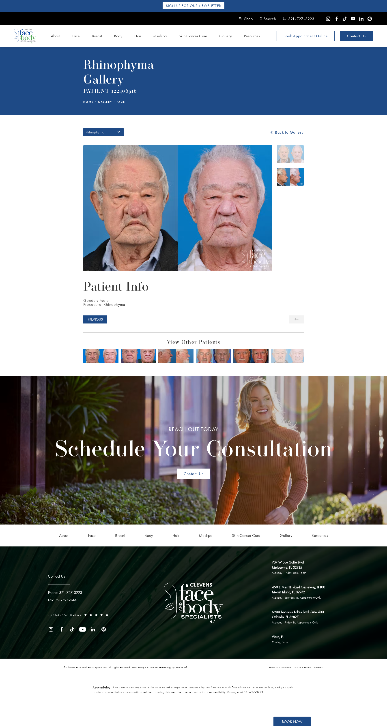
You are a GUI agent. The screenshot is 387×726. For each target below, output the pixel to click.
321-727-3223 (253, 692)
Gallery (225, 36)
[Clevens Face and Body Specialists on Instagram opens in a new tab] (328, 19)
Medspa (160, 36)
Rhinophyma (114, 304)
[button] (268, 18)
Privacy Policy (303, 667)
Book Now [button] (292, 721)
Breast (97, 36)
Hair (137, 36)
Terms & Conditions (280, 667)
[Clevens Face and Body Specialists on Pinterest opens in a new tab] (370, 19)
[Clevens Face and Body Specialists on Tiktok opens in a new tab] (345, 19)
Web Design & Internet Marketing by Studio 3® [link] (159, 667)
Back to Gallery (289, 132)
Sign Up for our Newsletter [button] (193, 5)
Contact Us (356, 35)
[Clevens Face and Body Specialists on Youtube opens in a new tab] (353, 19)
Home (88, 101)
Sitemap (318, 667)
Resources (252, 36)
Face (76, 36)
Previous (95, 319)
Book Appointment (306, 35)
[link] (298, 19)
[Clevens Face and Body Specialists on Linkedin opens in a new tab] (361, 19)
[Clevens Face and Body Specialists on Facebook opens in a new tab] (336, 19)
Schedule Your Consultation (194, 444)
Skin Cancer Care (193, 36)
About (55, 36)
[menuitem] (328, 19)
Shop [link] (248, 19)
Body (118, 36)
